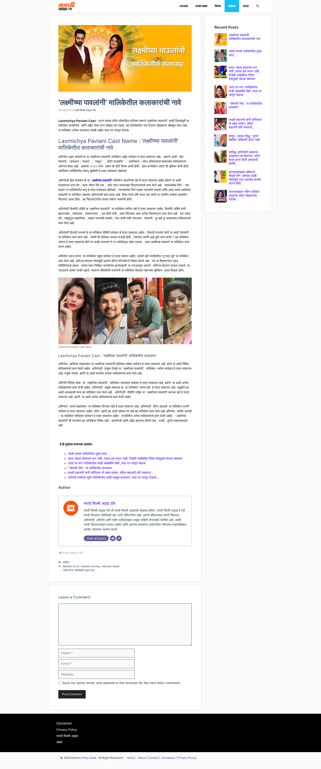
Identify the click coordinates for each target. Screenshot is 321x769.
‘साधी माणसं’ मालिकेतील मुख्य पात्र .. (89, 454)
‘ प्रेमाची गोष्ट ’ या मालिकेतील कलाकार (90, 468)
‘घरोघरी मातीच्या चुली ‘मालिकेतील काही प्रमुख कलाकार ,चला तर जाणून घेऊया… (113, 477)
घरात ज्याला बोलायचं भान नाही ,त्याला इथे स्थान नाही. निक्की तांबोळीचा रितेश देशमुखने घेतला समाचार (125, 458)
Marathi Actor (71, 566)
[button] (257, 6)
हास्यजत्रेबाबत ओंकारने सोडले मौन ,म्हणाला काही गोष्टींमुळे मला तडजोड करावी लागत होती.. (245, 177)
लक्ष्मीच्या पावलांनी (101, 180)
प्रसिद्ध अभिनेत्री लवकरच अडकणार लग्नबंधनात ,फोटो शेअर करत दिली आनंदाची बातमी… (244, 157)
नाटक (246, 6)
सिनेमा (218, 6)
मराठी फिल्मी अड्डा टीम (85, 110)
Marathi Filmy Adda (83, 758)
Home (184, 6)
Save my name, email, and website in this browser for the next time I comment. (121, 683)
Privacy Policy (66, 730)
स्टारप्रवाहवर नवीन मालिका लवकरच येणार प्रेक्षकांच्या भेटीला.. (244, 195)
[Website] (119, 538)
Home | (132, 758)
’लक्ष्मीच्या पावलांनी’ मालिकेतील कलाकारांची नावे (244, 37)
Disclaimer (64, 723)
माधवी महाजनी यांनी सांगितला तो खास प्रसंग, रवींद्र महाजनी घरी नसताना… (110, 473)
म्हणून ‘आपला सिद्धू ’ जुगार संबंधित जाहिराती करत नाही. (245, 138)
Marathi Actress (91, 566)
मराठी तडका (201, 6)
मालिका (231, 6)
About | (143, 758)
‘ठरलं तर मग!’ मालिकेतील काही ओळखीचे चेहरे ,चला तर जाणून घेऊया (107, 463)
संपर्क (59, 742)
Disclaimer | (169, 758)
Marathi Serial (110, 566)
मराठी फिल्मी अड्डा (67, 736)
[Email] (113, 538)
